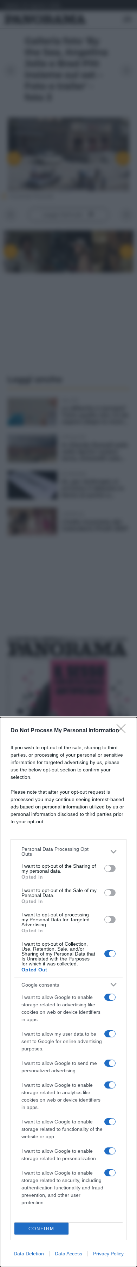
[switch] (110, 868)
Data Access (68, 1253)
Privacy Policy (108, 1253)
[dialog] (68, 992)
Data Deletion (29, 1253)
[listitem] (68, 851)
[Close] (123, 731)
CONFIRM (41, 1228)
